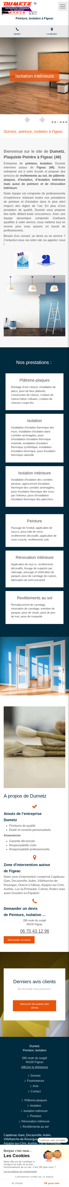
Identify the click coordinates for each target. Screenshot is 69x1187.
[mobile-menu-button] (62, 6)
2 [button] (55, 122)
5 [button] (63, 122)
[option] (34, 75)
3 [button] (58, 122)
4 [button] (61, 122)
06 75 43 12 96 (34, 930)
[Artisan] (46, 261)
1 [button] (52, 122)
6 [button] (66, 122)
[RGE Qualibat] (23, 260)
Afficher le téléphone (34, 1067)
